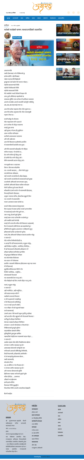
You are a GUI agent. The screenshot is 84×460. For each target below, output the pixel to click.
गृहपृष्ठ (8, 18)
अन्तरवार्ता (15, 18)
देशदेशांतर (53, 18)
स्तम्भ (33, 18)
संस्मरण (45, 18)
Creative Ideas (45, 456)
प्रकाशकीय (61, 18)
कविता (27, 18)
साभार (39, 18)
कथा (22, 18)
